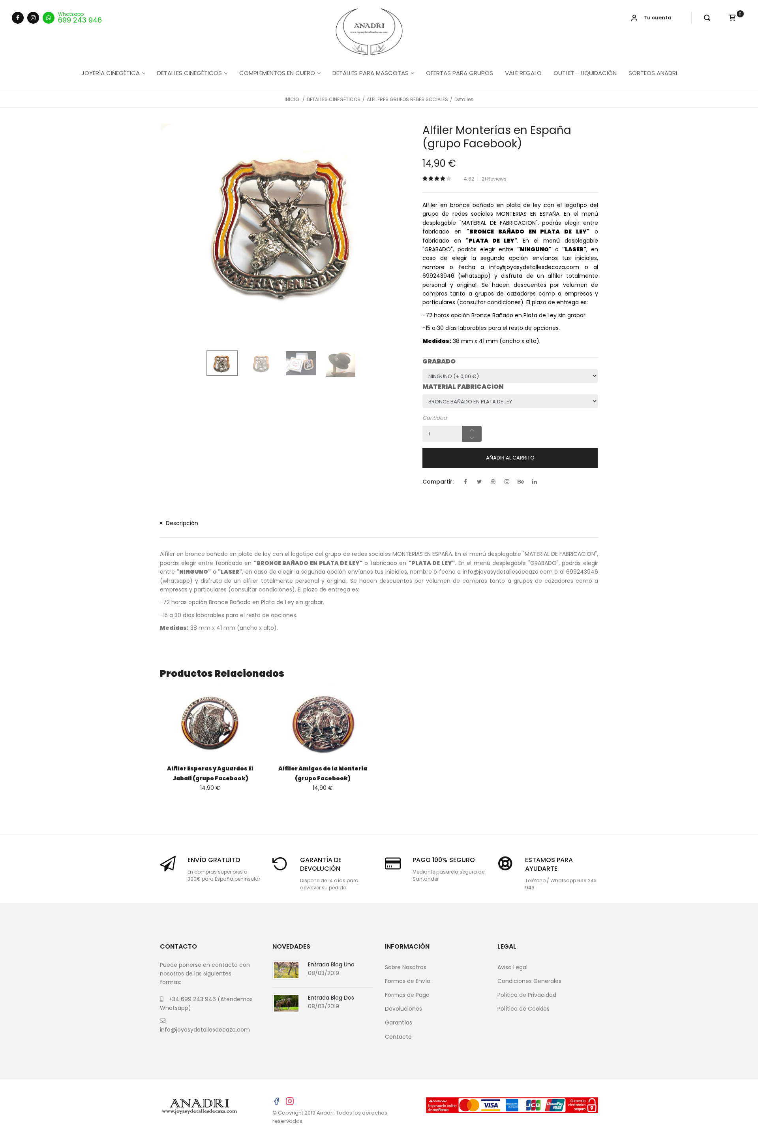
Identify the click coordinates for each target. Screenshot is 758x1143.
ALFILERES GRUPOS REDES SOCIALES (407, 99)
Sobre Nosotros (405, 967)
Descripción (182, 523)
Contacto (398, 1037)
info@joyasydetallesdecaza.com (205, 1030)
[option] (285, 224)
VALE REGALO (523, 73)
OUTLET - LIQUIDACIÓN (585, 73)
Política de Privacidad (526, 995)
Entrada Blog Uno (331, 964)
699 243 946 (80, 19)
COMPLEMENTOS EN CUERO (277, 73)
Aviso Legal (512, 967)
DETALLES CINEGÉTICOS (189, 73)
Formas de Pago (407, 995)
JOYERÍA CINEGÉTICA (110, 73)
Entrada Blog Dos (331, 998)
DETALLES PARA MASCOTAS (370, 73)
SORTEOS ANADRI (653, 73)
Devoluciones (403, 1009)
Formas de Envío (407, 981)
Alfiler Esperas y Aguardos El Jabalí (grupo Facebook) (210, 773)
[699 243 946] (48, 18)
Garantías (398, 1022)
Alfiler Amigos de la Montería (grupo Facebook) (322, 773)
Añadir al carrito (510, 457)
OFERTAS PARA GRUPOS (459, 73)
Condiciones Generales (529, 981)
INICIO (292, 99)
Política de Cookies (523, 1009)
